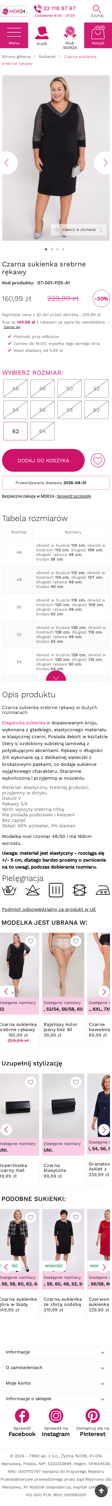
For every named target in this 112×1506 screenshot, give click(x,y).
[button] (6, 991)
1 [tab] (46, 249)
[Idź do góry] (101, 1490)
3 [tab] (57, 249)
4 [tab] (63, 249)
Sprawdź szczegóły (74, 496)
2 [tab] (52, 249)
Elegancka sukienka (24, 722)
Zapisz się (12, 327)
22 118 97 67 (59, 8)
